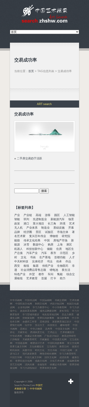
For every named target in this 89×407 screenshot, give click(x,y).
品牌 (17, 232)
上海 (60, 244)
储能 (49, 248)
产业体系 (32, 227)
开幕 (71, 227)
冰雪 (26, 244)
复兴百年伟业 (37, 236)
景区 (38, 232)
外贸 (32, 274)
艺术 (72, 223)
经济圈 (28, 232)
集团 (35, 265)
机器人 (18, 248)
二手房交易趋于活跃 (29, 158)
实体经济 (37, 261)
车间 (50, 274)
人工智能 (69, 215)
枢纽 (26, 265)
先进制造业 (40, 219)
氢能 (60, 274)
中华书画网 (36, 388)
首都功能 (59, 257)
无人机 (18, 227)
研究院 (66, 236)
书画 (33, 257)
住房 (59, 248)
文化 (23, 257)
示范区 (64, 253)
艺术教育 (32, 278)
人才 (72, 257)
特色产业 (19, 274)
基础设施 (59, 227)
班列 (26, 219)
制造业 (45, 227)
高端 (38, 215)
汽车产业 (32, 253)
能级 (17, 240)
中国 (47, 240)
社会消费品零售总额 (33, 269)
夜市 (53, 253)
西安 (17, 265)
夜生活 (66, 269)
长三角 (52, 223)
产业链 (28, 215)
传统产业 (47, 265)
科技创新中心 (34, 248)
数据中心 (38, 244)
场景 (71, 219)
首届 (44, 278)
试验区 (49, 232)
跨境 (62, 223)
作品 (68, 261)
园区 (57, 215)
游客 (48, 215)
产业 (17, 215)
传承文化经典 (32, 240)
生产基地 (45, 257)
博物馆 (54, 236)
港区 (69, 244)
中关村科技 (21, 261)
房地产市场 (60, 240)
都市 (41, 274)
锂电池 (54, 269)
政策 (17, 223)
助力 (62, 278)
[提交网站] (71, 381)
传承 (59, 261)
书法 (49, 261)
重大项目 (38, 223)
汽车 (44, 253)
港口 (26, 223)
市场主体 (62, 232)
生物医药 (62, 265)
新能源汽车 (58, 219)
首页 (31, 71)
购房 (50, 244)
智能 (17, 219)
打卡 (53, 278)
